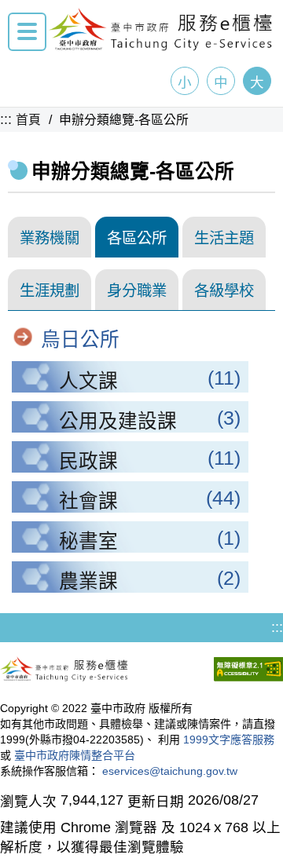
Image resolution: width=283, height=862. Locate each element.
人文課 (88, 381)
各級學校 (224, 290)
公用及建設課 (118, 421)
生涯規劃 (49, 290)
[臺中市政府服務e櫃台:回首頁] (161, 46)
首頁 (28, 119)
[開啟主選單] (27, 32)
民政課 (88, 461)
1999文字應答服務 (228, 739)
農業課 (88, 581)
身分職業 (137, 290)
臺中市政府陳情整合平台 (74, 755)
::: (6, 119)
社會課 (88, 501)
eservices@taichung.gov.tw (169, 771)
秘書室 (88, 541)
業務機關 (49, 238)
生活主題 (224, 238)
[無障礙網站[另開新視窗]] (248, 671)
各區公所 (137, 238)
